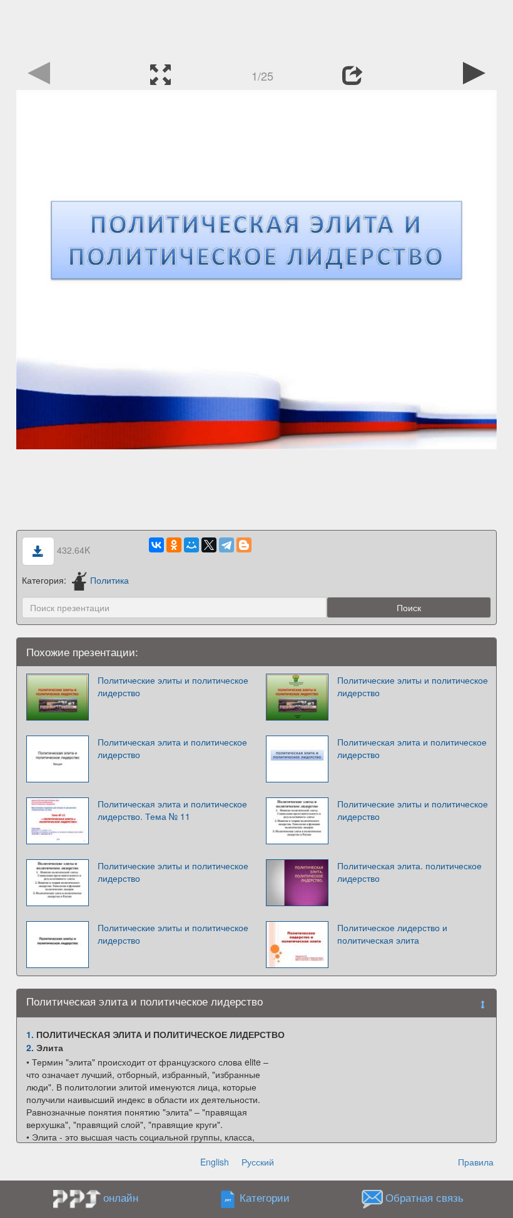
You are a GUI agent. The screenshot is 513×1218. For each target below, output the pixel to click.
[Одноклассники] (173, 544)
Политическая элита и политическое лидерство (172, 748)
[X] (208, 544)
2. (30, 1047)
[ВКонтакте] (156, 544)
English (214, 1162)
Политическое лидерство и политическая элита (392, 933)
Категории (265, 1198)
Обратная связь (424, 1198)
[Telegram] (226, 544)
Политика (109, 580)
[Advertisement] (256, 28)
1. (30, 1034)
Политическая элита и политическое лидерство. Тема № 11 (172, 809)
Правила (476, 1162)
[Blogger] (243, 544)
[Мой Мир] (191, 544)
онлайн (120, 1197)
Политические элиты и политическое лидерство (173, 686)
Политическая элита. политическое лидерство (409, 871)
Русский (257, 1162)
